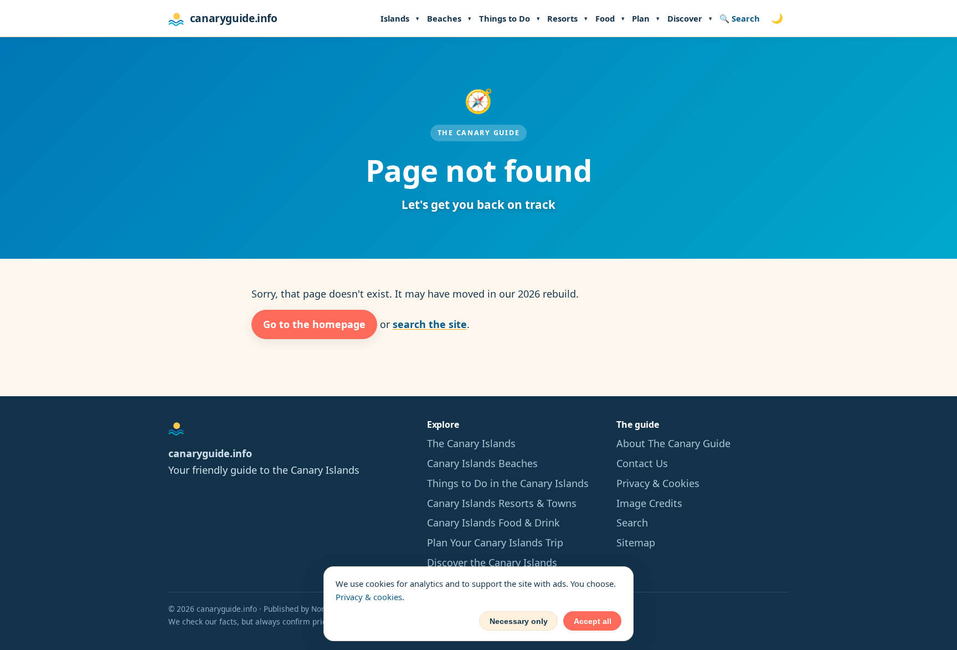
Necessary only (519, 621)
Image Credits (649, 503)
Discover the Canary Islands (492, 562)
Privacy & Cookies (657, 483)
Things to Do (504, 18)
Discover (684, 18)
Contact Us (642, 463)
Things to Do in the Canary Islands (508, 483)
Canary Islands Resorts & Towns (502, 503)
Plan (641, 18)
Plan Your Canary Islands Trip (495, 542)
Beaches (444, 18)
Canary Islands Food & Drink (493, 522)
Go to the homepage (314, 324)
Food (605, 18)
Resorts (562, 18)
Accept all (592, 621)
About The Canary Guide (673, 443)
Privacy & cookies (369, 596)
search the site (430, 324)
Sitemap (635, 542)
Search (632, 522)
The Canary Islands (471, 443)
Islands (394, 18)
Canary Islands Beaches (482, 463)
